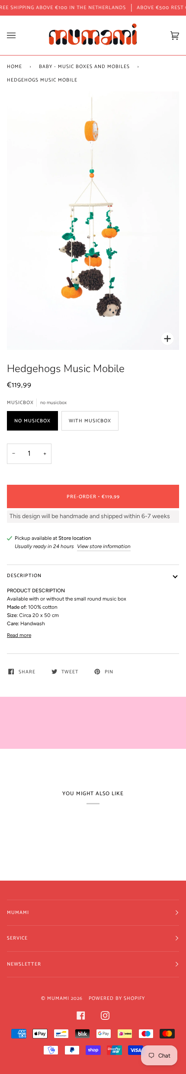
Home (14, 66)
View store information (104, 546)
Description (24, 575)
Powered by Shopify (117, 998)
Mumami (58, 998)
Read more (19, 635)
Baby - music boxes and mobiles (84, 66)
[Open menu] (20, 35)
